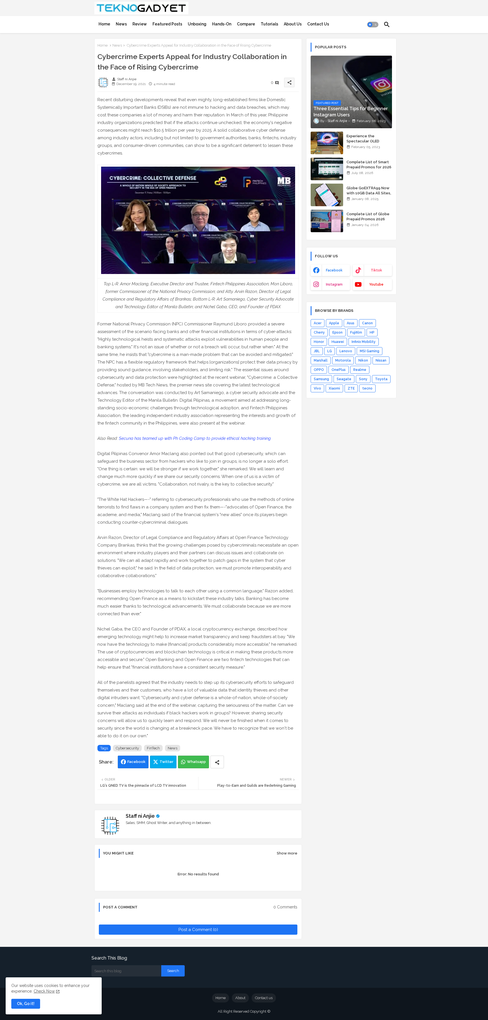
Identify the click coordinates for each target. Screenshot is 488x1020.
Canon (367, 323)
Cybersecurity (127, 748)
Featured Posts (167, 24)
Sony (363, 379)
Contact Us (318, 24)
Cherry (319, 332)
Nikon (363, 360)
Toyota (381, 379)
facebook (334, 270)
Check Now (44, 991)
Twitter (166, 762)
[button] (372, 24)
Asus (350, 323)
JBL (317, 351)
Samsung (321, 379)
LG (329, 351)
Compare (246, 24)
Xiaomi (334, 388)
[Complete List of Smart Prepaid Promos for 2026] (327, 169)
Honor (319, 342)
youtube (376, 284)
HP (372, 332)
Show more (287, 853)
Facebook (136, 762)
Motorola (343, 360)
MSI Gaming (369, 351)
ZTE (351, 388)
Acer (317, 323)
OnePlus (339, 370)
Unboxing (197, 24)
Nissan (381, 360)
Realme (359, 370)
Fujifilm (356, 332)
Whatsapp (196, 762)
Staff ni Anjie (140, 816)
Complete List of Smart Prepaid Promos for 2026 (369, 164)
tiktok (376, 270)
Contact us (264, 998)
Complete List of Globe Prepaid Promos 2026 (368, 216)
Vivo (317, 388)
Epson (337, 332)
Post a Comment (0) (198, 929)
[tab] (104, 24)
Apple (334, 323)
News (121, 24)
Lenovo (345, 351)
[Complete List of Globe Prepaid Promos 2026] (327, 221)
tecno (367, 388)
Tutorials (269, 24)
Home (104, 24)
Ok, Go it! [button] (25, 1003)
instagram (334, 284)
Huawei (338, 342)
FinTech (153, 748)
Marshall (321, 360)
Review (139, 24)
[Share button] (217, 762)
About (240, 998)
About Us (293, 24)
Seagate (344, 379)
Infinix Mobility (364, 342)
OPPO (319, 370)
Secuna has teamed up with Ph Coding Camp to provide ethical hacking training (195, 438)
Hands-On (221, 24)
